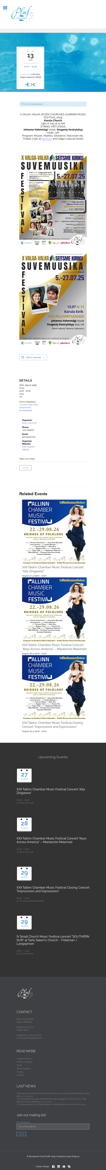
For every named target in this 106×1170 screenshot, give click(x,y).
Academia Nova (24, 1059)
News (19, 1065)
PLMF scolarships (25, 1062)
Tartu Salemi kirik (26, 954)
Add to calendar (33, 357)
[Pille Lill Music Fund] (22, 14)
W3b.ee (75, 1156)
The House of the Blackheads (31, 901)
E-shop (20, 1072)
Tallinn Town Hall (26, 803)
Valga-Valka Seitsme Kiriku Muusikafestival (28, 407)
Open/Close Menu (5, 7)
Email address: (23, 1122)
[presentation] (54, 532)
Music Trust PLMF (29, 423)
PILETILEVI (47, 139)
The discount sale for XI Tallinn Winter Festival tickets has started (46, 1104)
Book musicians (24, 1068)
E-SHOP (20, 1075)
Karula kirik (25, 74)
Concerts (23, 405)
